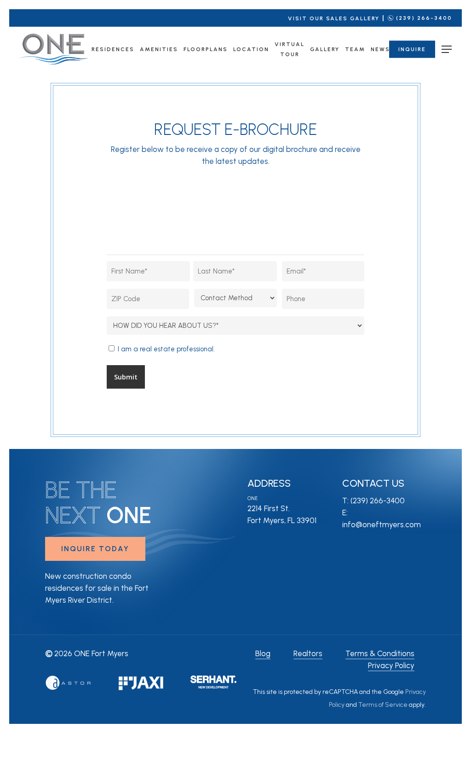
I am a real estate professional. (166, 349)
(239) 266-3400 (424, 18)
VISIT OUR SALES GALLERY (333, 18)
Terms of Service (383, 705)
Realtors (307, 653)
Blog (262, 653)
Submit (126, 377)
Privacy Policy (391, 665)
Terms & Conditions (379, 653)
